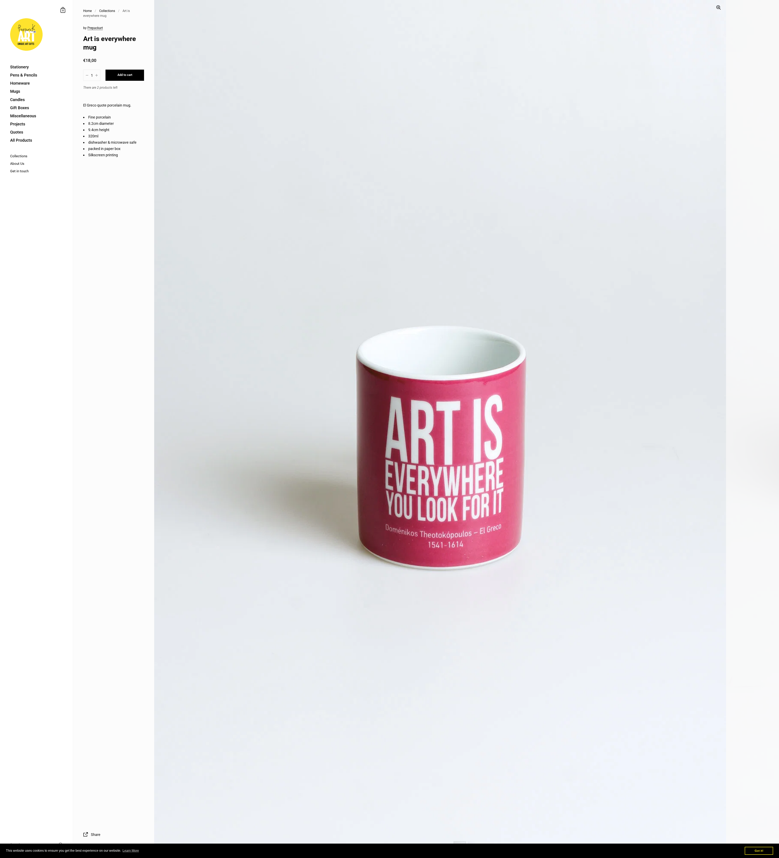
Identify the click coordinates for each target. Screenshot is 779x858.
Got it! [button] (759, 850)
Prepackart (95, 28)
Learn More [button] (131, 850)
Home (87, 11)
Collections (107, 11)
